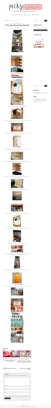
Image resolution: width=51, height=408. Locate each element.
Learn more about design (38, 102)
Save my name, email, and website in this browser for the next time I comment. (17, 396)
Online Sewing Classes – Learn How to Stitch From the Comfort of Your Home (10, 360)
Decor (22, 14)
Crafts (6, 358)
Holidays (33, 14)
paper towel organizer (22, 106)
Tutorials (15, 14)
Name (6, 386)
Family (29, 14)
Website (6, 392)
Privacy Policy (37, 14)
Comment (6, 377)
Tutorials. (25, 359)
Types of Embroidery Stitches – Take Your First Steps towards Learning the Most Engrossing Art (24, 361)
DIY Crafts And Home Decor (11, 358)
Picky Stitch (17, 27)
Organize (25, 14)
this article (13, 254)
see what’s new (37, 35)
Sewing (19, 14)
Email (6, 389)
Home (12, 14)
